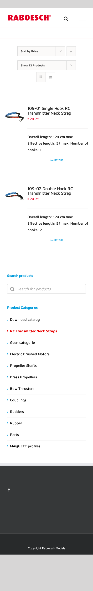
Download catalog (25, 319)
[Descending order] (71, 51)
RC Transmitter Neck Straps (33, 331)
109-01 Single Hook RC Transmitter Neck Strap (49, 111)
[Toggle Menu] (82, 19)
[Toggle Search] (66, 18)
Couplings (18, 400)
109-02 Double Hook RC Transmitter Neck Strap (50, 191)
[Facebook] (9, 490)
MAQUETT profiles (25, 446)
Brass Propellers (23, 377)
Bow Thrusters (22, 388)
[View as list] (50, 77)
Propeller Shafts (23, 365)
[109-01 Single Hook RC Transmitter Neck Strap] (14, 115)
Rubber (16, 423)
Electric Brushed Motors (30, 354)
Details (58, 160)
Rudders (17, 412)
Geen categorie (22, 342)
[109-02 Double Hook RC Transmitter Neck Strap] (14, 196)
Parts (14, 435)
